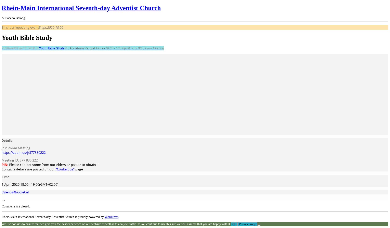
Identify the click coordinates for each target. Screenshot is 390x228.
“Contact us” (65, 169)
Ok (234, 224)
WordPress (111, 217)
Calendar (8, 192)
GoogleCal (21, 192)
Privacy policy (247, 224)
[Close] (3, 200)
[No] (259, 225)
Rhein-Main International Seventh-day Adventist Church (81, 8)
